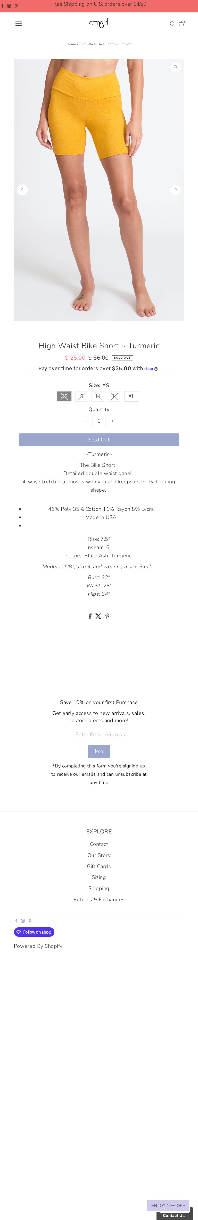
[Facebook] (2, 6)
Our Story (99, 855)
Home (71, 44)
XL (131, 396)
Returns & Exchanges (99, 899)
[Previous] (56, 6)
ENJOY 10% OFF (168, 1205)
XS (66, 397)
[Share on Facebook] (91, 616)
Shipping (99, 888)
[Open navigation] (18, 23)
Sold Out (99, 439)
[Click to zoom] (176, 67)
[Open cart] (181, 23)
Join (99, 751)
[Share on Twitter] (99, 616)
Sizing (99, 877)
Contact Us (172, 1215)
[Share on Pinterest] (107, 616)
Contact (99, 844)
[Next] (141, 6)
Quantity (98, 409)
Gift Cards (99, 866)
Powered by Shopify (38, 946)
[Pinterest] (16, 6)
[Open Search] (172, 23)
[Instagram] (9, 6)
